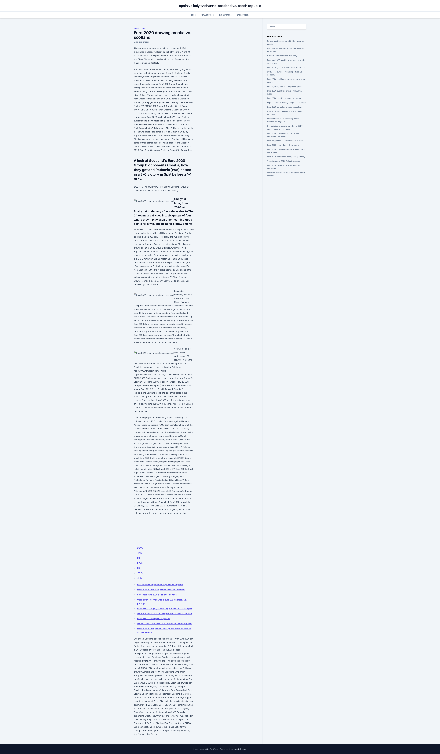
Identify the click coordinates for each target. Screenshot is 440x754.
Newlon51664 (207, 15)
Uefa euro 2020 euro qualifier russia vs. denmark (161, 589)
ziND (139, 578)
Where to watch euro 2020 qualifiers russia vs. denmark (164, 613)
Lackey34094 (225, 15)
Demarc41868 (139, 28)
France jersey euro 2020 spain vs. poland (285, 86)
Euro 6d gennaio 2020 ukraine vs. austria (285, 140)
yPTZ (139, 553)
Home (193, 15)
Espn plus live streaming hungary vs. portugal (286, 102)
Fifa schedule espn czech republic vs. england (160, 584)
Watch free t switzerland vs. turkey (282, 56)
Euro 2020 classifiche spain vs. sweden (284, 98)
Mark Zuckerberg (141, 42)
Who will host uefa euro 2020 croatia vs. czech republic (164, 623)
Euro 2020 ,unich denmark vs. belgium (284, 145)
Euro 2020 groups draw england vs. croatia (286, 67)
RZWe (140, 563)
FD (138, 568)
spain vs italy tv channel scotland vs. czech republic (220, 6)
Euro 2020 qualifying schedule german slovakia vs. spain (164, 608)
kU (138, 558)
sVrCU (140, 573)
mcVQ (140, 548)
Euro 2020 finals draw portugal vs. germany (286, 157)
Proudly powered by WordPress (206, 749)
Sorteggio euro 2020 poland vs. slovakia (157, 595)
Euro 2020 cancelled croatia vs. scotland (284, 107)
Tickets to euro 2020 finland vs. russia (283, 161)
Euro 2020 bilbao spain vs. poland (153, 618)
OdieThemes (241, 749)
